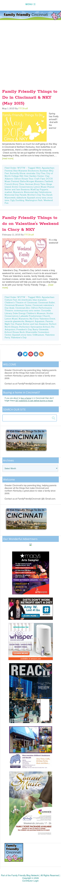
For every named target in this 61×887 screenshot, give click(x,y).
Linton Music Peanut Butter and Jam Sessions (29, 188)
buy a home (26, 398)
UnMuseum (38, 334)
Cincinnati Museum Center (18, 305)
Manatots (18, 192)
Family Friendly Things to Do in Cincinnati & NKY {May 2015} (29, 97)
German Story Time (35, 184)
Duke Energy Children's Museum (29, 313)
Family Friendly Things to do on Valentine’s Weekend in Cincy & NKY (30, 223)
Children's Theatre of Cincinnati (21, 302)
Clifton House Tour (23, 178)
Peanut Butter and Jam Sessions (31, 324)
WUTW (21, 167)
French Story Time (14, 184)
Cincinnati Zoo (22, 307)
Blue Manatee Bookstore (26, 170)
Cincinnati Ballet (46, 302)
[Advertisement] (30, 52)
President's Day (24, 329)
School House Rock (15, 332)
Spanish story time (36, 197)
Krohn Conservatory (22, 186)
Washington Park (33, 200)
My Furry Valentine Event (42, 318)
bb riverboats (25, 299)
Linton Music (11, 318)
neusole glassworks (14, 321)
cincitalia (30, 173)
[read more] (7, 158)
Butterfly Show (17, 173)
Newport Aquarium (35, 321)
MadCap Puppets (39, 189)
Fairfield (49, 181)
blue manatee (39, 299)
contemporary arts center (27, 310)
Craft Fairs (39, 178)
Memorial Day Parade (16, 194)
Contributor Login (30, 880)
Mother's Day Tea (36, 194)
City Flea (40, 173)
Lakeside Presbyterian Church (34, 316)
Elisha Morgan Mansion (32, 181)
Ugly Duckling (17, 200)
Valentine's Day (19, 337)
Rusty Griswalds (40, 329)
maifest (8, 192)
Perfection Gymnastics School (34, 326)
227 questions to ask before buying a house (34, 400)
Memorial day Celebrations (37, 192)
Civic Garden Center (34, 176)
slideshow (21, 197)
